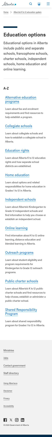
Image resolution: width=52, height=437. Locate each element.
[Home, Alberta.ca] (9, 4)
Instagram (16, 420)
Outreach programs (19, 252)
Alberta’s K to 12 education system (27, 11)
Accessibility (8, 405)
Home (5, 11)
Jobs (5, 358)
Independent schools (20, 199)
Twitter (11, 420)
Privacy (6, 398)
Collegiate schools (18, 125)
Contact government (14, 365)
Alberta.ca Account (39, 3)
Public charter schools (21, 280)
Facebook (5, 420)
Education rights (17, 150)
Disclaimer (7, 390)
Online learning (16, 227)
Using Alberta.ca (10, 383)
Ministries (8, 350)
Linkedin (22, 420)
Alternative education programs (20, 99)
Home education (17, 174)
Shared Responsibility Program (21, 311)
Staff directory (11, 373)
